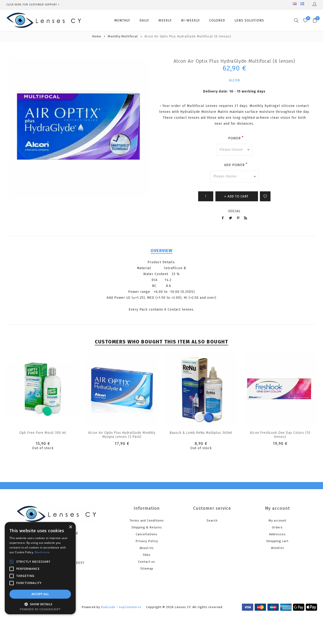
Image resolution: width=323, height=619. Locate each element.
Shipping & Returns (146, 527)
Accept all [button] (40, 594)
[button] (40, 604)
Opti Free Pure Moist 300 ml (42, 433)
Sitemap (146, 568)
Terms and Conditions (147, 520)
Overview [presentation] (161, 250)
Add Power (234, 165)
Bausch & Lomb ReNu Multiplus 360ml (201, 433)
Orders (277, 527)
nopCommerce (130, 607)
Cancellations (146, 534)
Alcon (234, 80)
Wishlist (277, 548)
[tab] (161, 250)
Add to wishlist (265, 196)
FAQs (147, 555)
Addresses (277, 534)
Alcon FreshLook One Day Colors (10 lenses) (280, 435)
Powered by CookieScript (40, 609)
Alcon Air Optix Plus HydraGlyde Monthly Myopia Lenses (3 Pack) (122, 435)
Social (234, 211)
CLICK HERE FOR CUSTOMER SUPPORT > (33, 4)
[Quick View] (43, 389)
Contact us (146, 561)
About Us (147, 548)
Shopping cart (277, 541)
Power (234, 138)
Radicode (108, 607)
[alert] (40, 568)
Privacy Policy (146, 541)
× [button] (70, 527)
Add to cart (131, 389)
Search (212, 520)
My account (277, 520)
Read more (42, 552)
